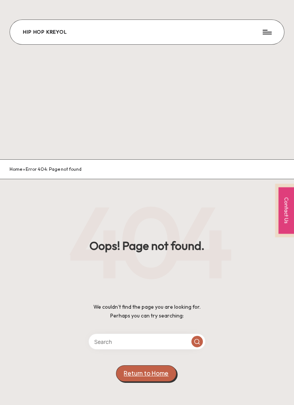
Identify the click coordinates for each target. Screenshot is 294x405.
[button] (197, 341)
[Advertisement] (147, 102)
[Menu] (267, 32)
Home (16, 169)
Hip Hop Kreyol (45, 32)
